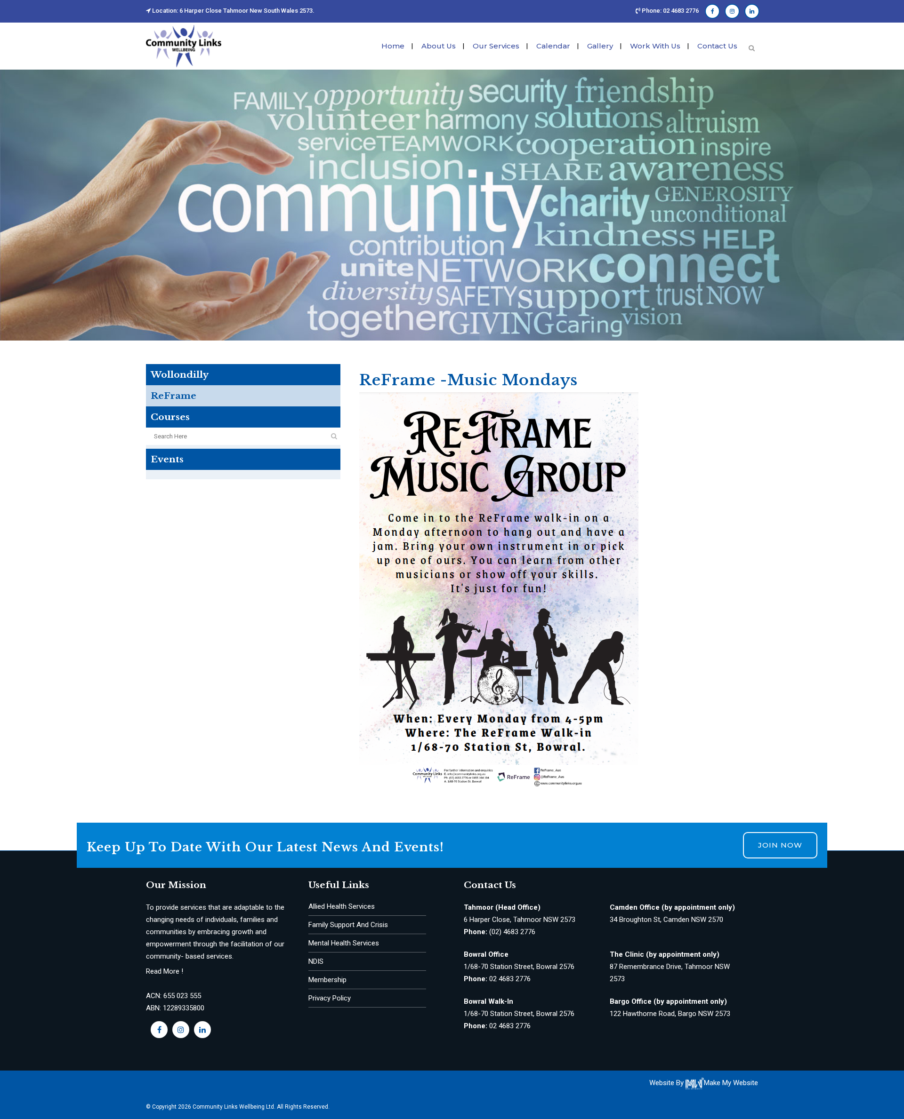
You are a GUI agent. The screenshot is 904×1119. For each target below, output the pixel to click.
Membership (327, 980)
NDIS (315, 961)
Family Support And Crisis (348, 925)
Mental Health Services (343, 943)
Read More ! (164, 971)
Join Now (780, 845)
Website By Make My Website (703, 1083)
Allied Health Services (341, 906)
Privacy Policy (329, 998)
